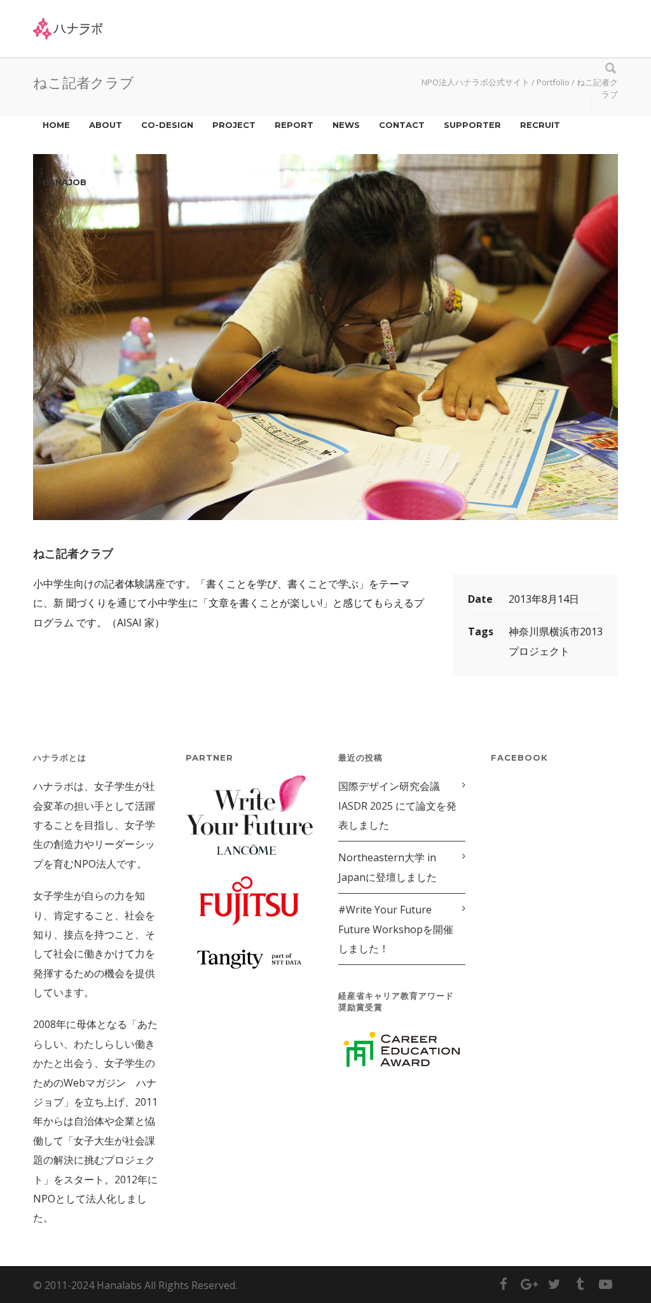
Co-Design (167, 125)
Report (294, 125)
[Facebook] (503, 1284)
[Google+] (529, 1284)
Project (234, 125)
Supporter (472, 125)
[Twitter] (554, 1284)
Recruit (540, 125)
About (105, 125)
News (346, 125)
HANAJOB (64, 182)
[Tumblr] (580, 1284)
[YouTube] (605, 1284)
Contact (402, 125)
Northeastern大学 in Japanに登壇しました (387, 867)
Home (56, 125)
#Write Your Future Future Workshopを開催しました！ (395, 929)
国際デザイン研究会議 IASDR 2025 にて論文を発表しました (397, 805)
